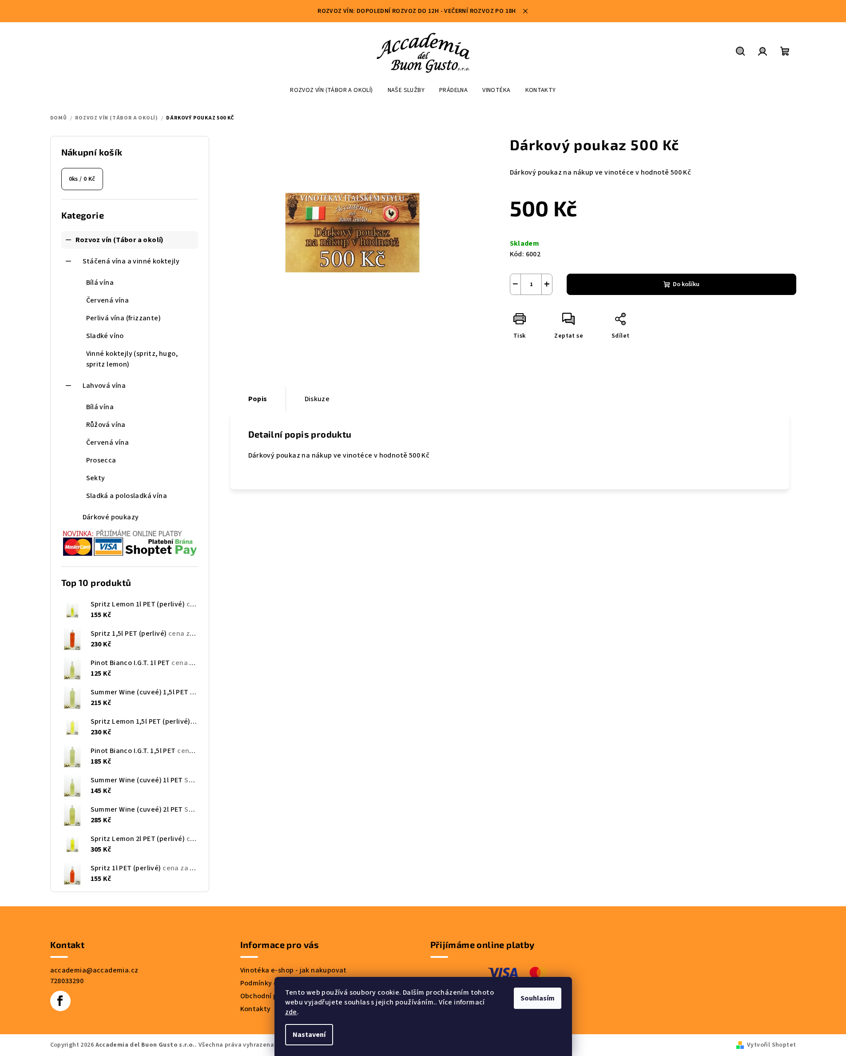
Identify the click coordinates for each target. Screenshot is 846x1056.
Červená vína (107, 300)
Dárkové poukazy (111, 517)
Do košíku (686, 284)
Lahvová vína (104, 386)
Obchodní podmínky (273, 996)
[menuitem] (331, 90)
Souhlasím (537, 998)
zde (291, 1012)
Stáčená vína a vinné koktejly (131, 261)
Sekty (95, 478)
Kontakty (255, 1009)
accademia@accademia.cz (94, 970)
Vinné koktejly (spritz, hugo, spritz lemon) (132, 359)
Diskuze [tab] (317, 399)
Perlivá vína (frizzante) (123, 318)
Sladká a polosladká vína (126, 496)
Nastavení (309, 1035)
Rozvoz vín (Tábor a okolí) (119, 240)
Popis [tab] (257, 399)
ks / (82, 179)
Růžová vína (106, 425)
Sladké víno (105, 336)
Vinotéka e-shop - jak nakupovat (293, 970)
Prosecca (101, 460)
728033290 (67, 981)
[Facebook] (60, 1001)
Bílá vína (100, 282)
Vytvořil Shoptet (771, 1044)
